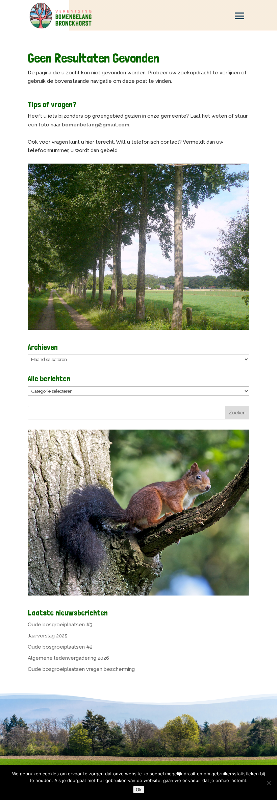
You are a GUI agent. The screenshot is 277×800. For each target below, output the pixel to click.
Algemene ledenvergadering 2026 (68, 658)
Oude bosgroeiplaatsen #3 (60, 625)
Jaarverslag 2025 (48, 636)
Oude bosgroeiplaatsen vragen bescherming (81, 669)
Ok (139, 789)
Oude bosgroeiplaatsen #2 (60, 647)
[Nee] (268, 782)
